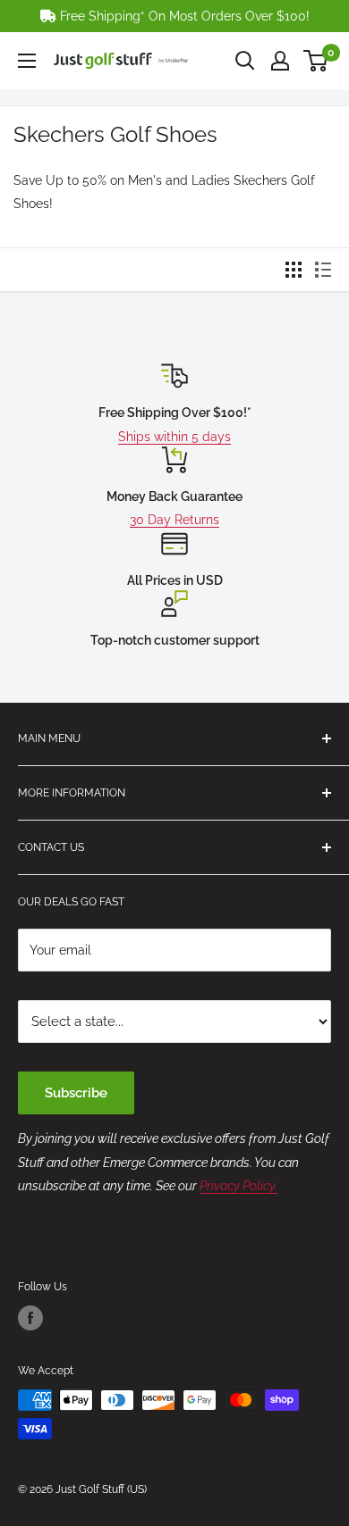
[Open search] (245, 61)
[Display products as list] (323, 270)
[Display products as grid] (293, 270)
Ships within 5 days (174, 436)
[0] (316, 60)
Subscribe (76, 1093)
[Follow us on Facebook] (30, 1317)
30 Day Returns (174, 520)
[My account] (280, 61)
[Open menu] (27, 61)
